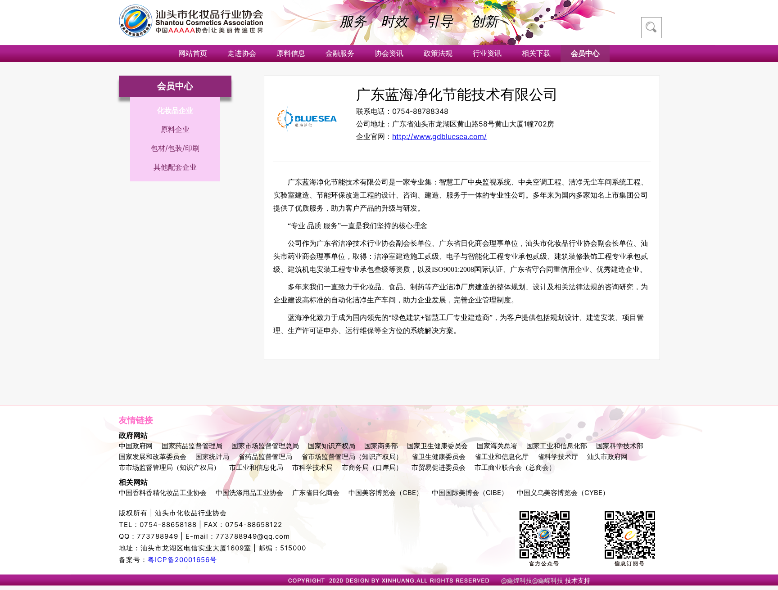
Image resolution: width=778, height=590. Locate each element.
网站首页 (192, 53)
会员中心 (585, 53)
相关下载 (536, 53)
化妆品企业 (175, 110)
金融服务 (340, 53)
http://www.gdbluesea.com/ (439, 136)
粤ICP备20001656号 (182, 559)
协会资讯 (389, 53)
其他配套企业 (175, 166)
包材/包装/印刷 (175, 148)
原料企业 (175, 129)
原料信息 (290, 53)
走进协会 (241, 53)
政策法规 (438, 53)
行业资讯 (487, 53)
